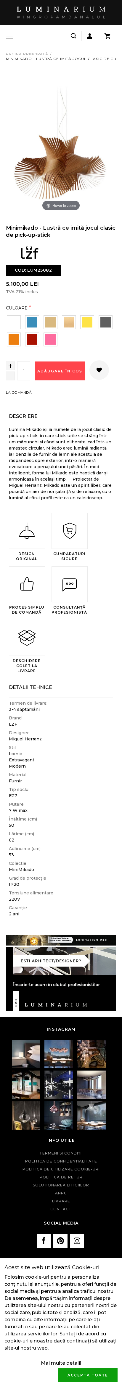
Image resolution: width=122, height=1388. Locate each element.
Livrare (61, 1201)
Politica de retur (61, 1177)
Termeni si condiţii (61, 1153)
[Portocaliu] (14, 339)
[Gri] (105, 322)
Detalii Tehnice (30, 687)
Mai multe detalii (61, 1363)
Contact (61, 1209)
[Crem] (69, 322)
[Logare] (90, 36)
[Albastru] (32, 322)
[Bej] (50, 322)
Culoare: (17, 308)
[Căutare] (73, 36)
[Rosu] (32, 339)
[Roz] (50, 339)
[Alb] (14, 322)
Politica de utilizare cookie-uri (61, 1169)
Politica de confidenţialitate (61, 1161)
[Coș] (107, 36)
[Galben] (87, 322)
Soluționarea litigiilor (61, 1185)
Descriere (23, 416)
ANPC (61, 1193)
